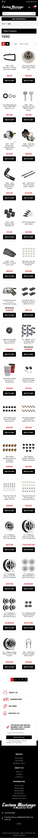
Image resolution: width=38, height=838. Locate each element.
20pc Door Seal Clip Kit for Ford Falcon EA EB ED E (28, 263)
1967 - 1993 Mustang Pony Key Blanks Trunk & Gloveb (28, 107)
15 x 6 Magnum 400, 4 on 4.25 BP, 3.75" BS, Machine (9, 536)
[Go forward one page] (26, 679)
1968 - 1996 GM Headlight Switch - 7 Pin (28, 145)
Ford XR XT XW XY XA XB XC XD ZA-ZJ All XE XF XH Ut (28, 302)
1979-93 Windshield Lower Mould (28, 223)
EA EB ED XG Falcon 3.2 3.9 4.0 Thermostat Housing (9, 302)
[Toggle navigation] (29, 7)
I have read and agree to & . (16, 741)
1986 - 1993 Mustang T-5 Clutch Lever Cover (9, 263)
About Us (19, 772)
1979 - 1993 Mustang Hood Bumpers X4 (9, 224)
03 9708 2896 (10, 813)
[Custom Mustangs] (13, 7)
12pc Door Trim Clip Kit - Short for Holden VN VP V (9, 497)
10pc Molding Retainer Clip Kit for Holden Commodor (28, 458)
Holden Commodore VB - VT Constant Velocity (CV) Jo (9, 341)
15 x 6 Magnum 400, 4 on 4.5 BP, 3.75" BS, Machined (28, 536)
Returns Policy (19, 790)
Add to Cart (9, 80)
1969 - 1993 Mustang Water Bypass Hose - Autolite (9, 185)
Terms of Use (19, 785)
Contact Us (19, 777)
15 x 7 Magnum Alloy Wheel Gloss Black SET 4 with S (28, 614)
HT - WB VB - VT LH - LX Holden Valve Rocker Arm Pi (28, 341)
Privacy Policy (18, 742)
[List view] (7, 44)
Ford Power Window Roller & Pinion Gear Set (28, 67)
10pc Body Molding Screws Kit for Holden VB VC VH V (28, 419)
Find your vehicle (19, 19)
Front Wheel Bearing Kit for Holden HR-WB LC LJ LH (9, 106)
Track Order (19, 760)
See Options (28, 549)
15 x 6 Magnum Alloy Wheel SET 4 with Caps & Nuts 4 (28, 575)
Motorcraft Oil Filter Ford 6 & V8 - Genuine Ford (9, 380)
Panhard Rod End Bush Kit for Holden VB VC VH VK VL (28, 380)
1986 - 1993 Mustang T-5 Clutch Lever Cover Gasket (9, 67)
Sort (15, 44)
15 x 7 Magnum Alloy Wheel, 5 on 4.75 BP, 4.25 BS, (9, 653)
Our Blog (19, 774)
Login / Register (31, 1)
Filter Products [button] (10, 31)
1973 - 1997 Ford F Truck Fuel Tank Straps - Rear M (28, 184)
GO (33, 14)
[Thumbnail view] (4, 44)
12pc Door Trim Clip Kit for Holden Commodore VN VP (28, 497)
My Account (19, 758)
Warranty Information (19, 798)
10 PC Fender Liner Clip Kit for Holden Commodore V (9, 419)
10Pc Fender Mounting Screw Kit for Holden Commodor (9, 459)
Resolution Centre (19, 763)
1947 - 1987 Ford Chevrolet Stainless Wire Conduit (28, 653)
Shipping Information (19, 796)
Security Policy (19, 793)
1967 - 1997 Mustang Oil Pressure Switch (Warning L (9, 146)
